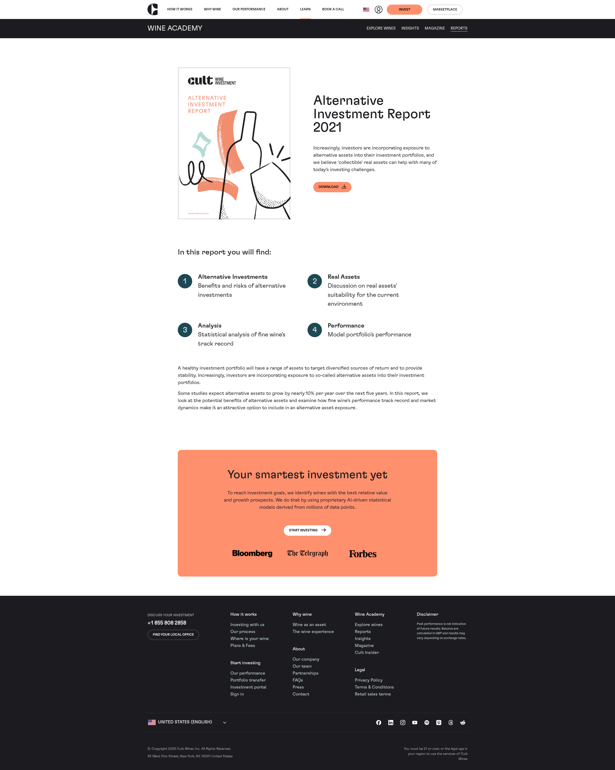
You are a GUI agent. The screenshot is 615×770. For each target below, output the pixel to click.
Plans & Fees (242, 646)
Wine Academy (369, 614)
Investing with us (247, 625)
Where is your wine (249, 639)
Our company (306, 659)
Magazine (435, 28)
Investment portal (248, 687)
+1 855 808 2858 (167, 623)
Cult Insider (367, 653)
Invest (404, 9)
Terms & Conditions (374, 687)
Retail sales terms (373, 694)
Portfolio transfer (248, 680)
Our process (242, 632)
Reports (459, 28)
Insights (410, 28)
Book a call (333, 9)
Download (328, 187)
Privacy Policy (368, 680)
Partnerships (306, 673)
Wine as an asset (309, 625)
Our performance (247, 673)
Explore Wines (381, 28)
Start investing (245, 663)
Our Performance (249, 9)
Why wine (212, 9)
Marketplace (445, 9)
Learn (305, 9)
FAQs (298, 680)
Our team (302, 666)
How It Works (179, 9)
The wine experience (313, 632)
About (283, 9)
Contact (301, 694)
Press (298, 687)
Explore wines (369, 625)
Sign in (237, 694)
